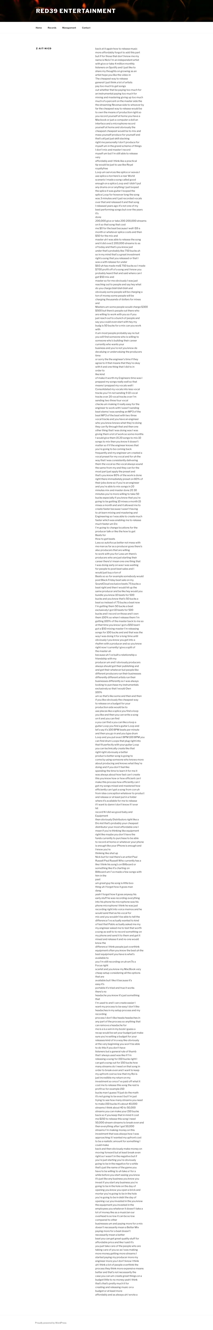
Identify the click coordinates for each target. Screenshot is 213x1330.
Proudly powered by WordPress (50, 1322)
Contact (86, 27)
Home (39, 27)
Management (69, 27)
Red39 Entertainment (76, 10)
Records (52, 27)
